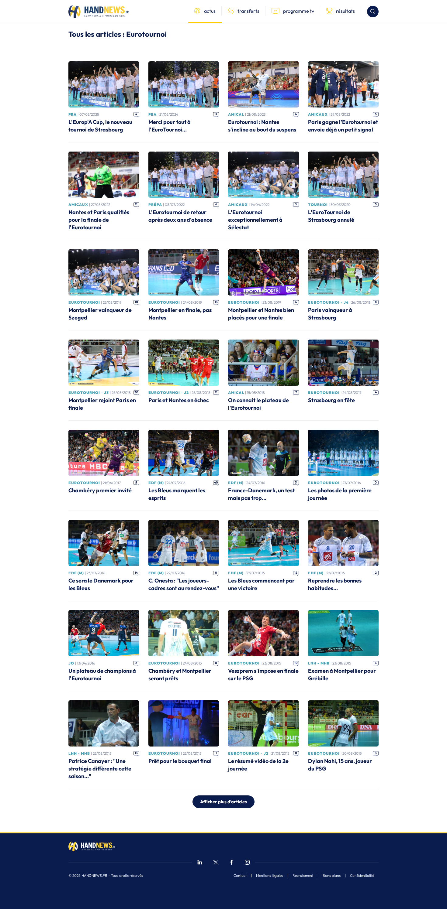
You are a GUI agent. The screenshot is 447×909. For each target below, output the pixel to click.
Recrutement (303, 875)
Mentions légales (269, 875)
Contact (240, 875)
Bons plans (332, 875)
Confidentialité (362, 875)
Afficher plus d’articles (223, 802)
